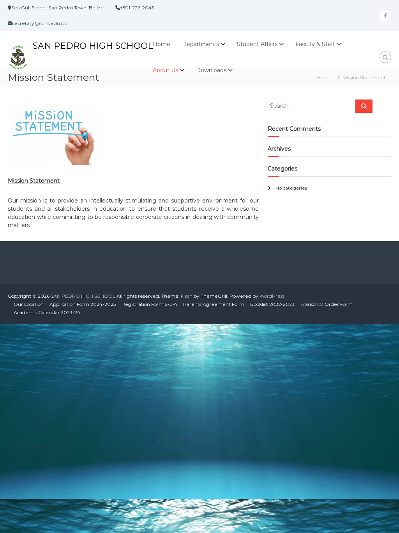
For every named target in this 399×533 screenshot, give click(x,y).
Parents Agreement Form (213, 304)
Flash (186, 296)
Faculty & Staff (315, 44)
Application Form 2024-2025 (82, 304)
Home (161, 44)
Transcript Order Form (326, 304)
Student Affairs (257, 44)
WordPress (272, 296)
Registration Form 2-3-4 (149, 304)
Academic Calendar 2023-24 (47, 312)
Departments (200, 44)
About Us (165, 70)
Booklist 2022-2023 (272, 304)
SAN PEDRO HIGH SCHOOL (93, 46)
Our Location (29, 304)
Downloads (211, 70)
